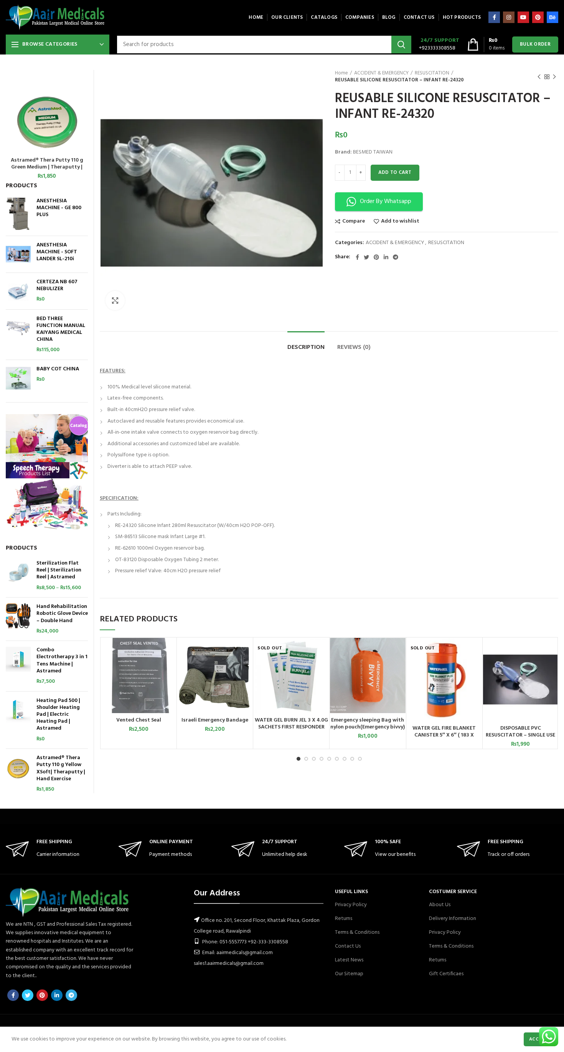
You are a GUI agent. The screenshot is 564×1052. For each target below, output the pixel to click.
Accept (538, 1039)
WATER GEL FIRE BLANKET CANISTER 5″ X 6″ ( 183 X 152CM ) (444, 735)
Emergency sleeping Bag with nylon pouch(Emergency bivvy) (367, 724)
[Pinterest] (538, 17)
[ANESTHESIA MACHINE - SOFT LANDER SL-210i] (18, 254)
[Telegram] (396, 257)
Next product (554, 77)
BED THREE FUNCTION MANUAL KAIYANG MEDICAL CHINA (60, 329)
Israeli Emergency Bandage (214, 720)
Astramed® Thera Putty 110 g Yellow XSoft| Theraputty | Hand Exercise (60, 769)
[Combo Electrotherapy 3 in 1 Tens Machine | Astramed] (18, 666)
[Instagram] (509, 17)
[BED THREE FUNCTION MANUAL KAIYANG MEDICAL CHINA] (18, 334)
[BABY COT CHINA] (18, 378)
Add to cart (395, 172)
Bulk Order (535, 44)
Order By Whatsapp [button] (385, 201)
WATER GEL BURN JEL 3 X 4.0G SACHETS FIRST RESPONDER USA (291, 727)
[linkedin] (386, 257)
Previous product (539, 77)
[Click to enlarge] (115, 300)
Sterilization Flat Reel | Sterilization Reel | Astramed (58, 570)
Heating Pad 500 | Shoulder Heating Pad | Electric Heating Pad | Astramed (58, 714)
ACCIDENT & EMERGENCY (381, 73)
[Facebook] (494, 17)
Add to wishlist (400, 221)
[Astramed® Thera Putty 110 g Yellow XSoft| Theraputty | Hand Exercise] (18, 774)
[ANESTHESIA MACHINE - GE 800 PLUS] (18, 214)
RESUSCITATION (432, 73)
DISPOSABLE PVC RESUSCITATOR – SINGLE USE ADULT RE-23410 (520, 735)
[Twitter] (366, 257)
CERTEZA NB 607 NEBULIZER (57, 285)
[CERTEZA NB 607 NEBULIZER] (18, 291)
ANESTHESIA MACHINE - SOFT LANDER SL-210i (56, 252)
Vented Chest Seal (138, 720)
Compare (353, 221)
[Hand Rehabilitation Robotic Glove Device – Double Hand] (18, 619)
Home (341, 73)
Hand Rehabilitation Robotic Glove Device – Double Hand (62, 613)
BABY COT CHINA (57, 369)
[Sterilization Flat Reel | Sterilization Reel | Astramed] (18, 575)
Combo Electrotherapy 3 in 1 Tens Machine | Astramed (61, 661)
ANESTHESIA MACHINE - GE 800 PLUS (58, 208)
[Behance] (552, 17)
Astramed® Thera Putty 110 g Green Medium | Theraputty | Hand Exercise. (47, 167)
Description (306, 347)
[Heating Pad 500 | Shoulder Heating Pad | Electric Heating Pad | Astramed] (18, 720)
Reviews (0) (354, 347)
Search (401, 44)
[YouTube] (523, 17)
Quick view (170, 667)
